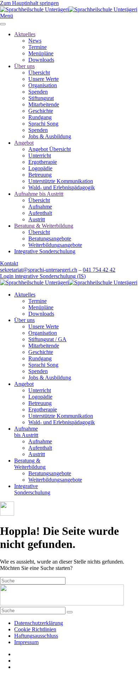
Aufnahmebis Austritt (26, 432)
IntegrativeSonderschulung (32, 489)
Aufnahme (40, 207)
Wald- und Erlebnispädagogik (61, 187)
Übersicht (39, 73)
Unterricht (39, 156)
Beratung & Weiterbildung (43, 226)
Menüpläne (40, 53)
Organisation (42, 85)
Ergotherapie (42, 162)
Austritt (36, 219)
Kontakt (9, 263)
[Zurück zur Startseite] (68, 9)
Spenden (38, 92)
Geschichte (40, 111)
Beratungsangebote (49, 239)
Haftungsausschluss (36, 636)
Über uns (24, 66)
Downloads (41, 60)
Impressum (26, 642)
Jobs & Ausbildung (49, 136)
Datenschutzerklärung (38, 623)
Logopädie (40, 168)
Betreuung (40, 175)
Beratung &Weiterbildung (30, 464)
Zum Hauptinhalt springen (29, 3)
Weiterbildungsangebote (55, 245)
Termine (37, 47)
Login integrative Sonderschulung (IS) (43, 276)
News (34, 41)
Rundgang (40, 117)
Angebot (24, 143)
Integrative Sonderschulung (44, 251)
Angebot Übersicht (49, 149)
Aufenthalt (40, 213)
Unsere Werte (43, 79)
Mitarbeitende (43, 104)
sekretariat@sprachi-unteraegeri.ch (38, 270)
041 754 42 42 (99, 270)
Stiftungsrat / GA (47, 339)
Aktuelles (24, 34)
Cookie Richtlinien (35, 629)
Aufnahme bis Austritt (38, 194)
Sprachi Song (43, 124)
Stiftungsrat (41, 98)
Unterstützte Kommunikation (60, 181)
